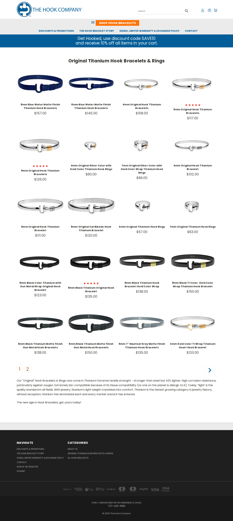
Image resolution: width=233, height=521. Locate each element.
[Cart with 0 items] (215, 10)
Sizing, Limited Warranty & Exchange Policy (149, 31)
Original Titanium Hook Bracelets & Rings (90, 453)
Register (33, 466)
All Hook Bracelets (78, 457)
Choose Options (40, 86)
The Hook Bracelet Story (96, 31)
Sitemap (21, 471)
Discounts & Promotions (56, 31)
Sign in (21, 466)
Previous (224, 510)
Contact (191, 31)
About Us (73, 449)
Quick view (40, 80)
